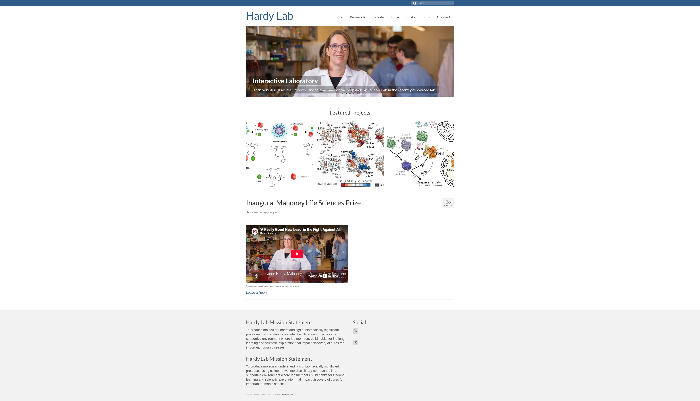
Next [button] (451, 154)
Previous (243, 62)
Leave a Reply (256, 292)
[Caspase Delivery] (279, 153)
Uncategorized (265, 212)
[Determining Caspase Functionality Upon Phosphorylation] (420, 153)
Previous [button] (249, 154)
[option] (279, 153)
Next (457, 62)
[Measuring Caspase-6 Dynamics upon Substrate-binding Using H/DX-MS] (350, 153)
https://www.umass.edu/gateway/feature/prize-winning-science (274, 286)
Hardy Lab (269, 16)
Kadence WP (287, 394)
